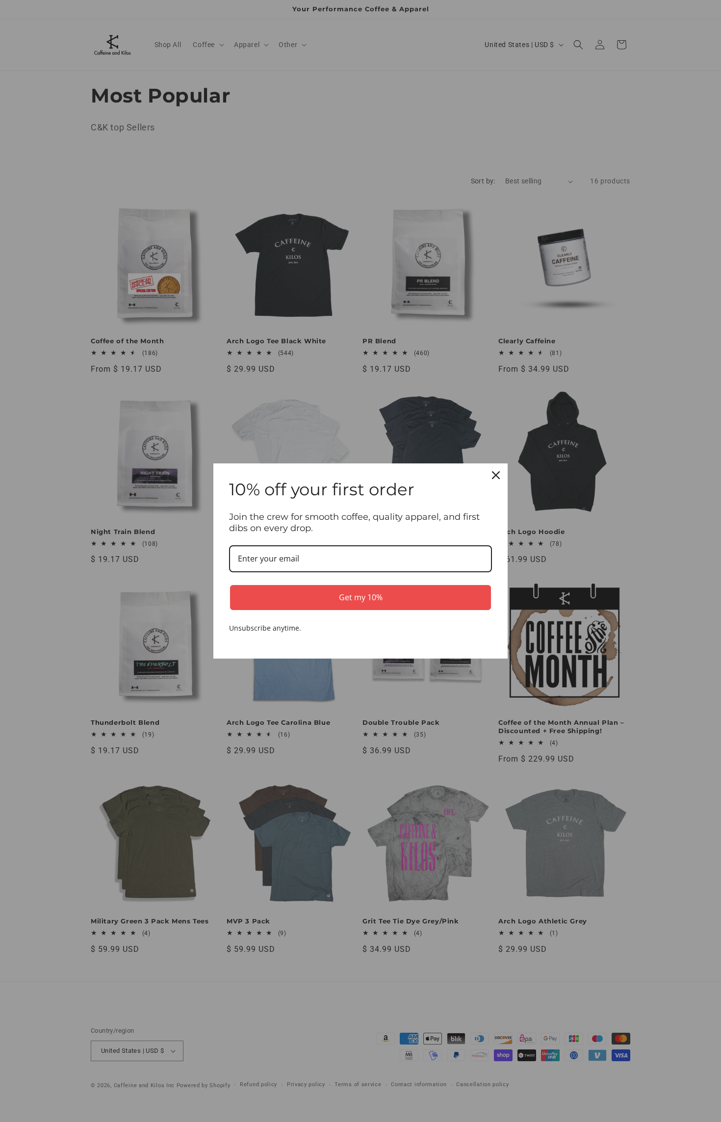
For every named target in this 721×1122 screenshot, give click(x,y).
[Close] (496, 475)
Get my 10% (361, 597)
